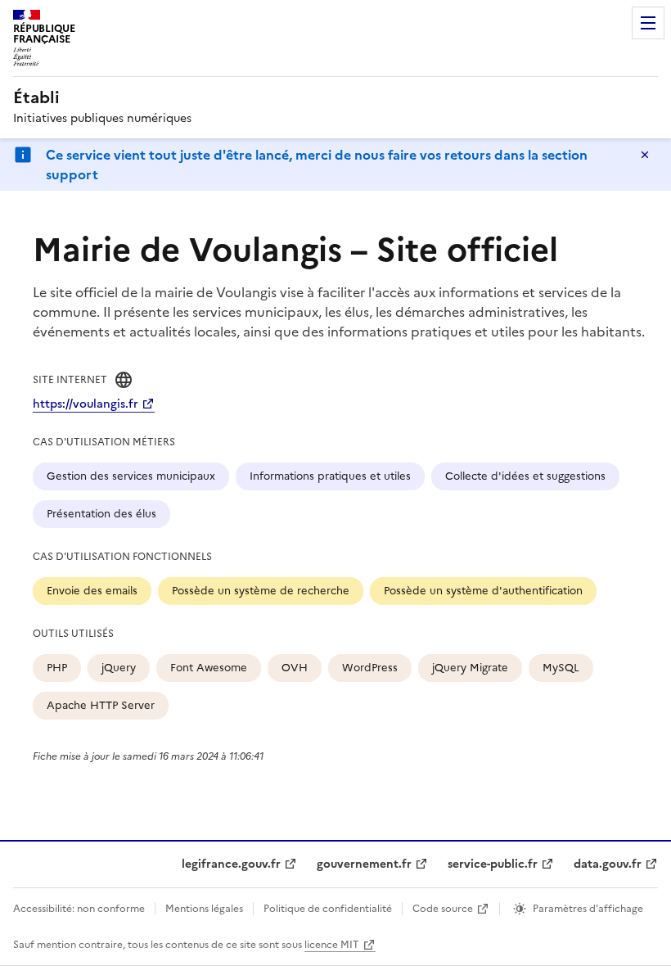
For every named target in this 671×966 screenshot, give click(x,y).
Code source (442, 908)
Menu (648, 23)
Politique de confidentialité (327, 908)
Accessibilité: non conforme (79, 908)
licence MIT (331, 944)
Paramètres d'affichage (588, 908)
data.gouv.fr (608, 864)
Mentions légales (204, 908)
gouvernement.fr (364, 864)
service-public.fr (493, 864)
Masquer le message (645, 155)
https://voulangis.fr (85, 404)
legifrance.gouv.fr (231, 864)
